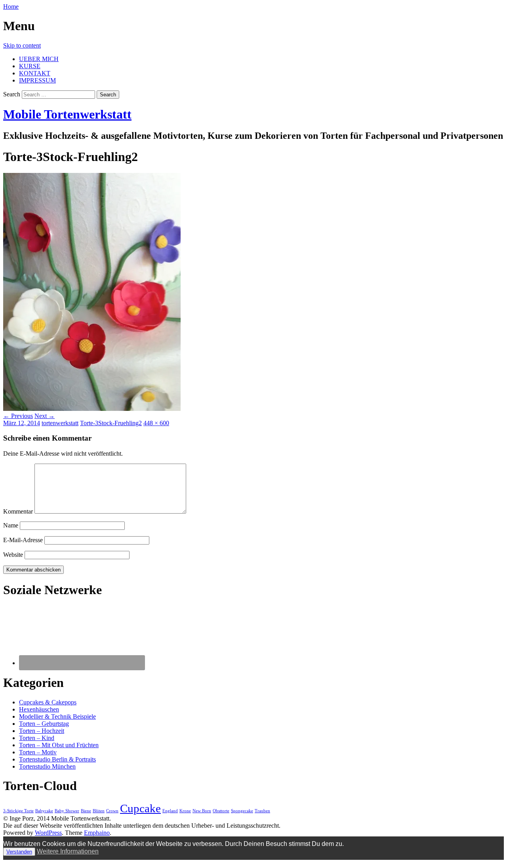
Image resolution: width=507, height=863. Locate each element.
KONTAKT (34, 73)
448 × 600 (156, 423)
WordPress (48, 832)
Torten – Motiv (38, 752)
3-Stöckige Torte (18, 811)
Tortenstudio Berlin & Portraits (57, 759)
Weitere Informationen (68, 851)
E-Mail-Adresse (23, 540)
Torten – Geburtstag (44, 723)
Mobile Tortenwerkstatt (67, 114)
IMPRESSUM (37, 80)
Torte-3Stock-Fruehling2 (111, 423)
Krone (185, 811)
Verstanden (19, 852)
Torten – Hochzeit (41, 730)
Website (13, 554)
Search (11, 94)
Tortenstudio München (47, 766)
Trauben (262, 811)
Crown (112, 811)
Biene (86, 811)
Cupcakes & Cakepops (47, 702)
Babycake (44, 811)
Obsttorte (221, 811)
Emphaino (97, 832)
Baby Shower (67, 811)
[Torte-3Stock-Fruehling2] (92, 408)
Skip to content (22, 45)
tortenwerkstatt (60, 423)
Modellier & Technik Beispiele (57, 716)
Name (10, 525)
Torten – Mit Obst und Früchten (59, 745)
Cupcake (140, 808)
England (170, 811)
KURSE (29, 66)
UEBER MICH (39, 59)
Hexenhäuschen (39, 709)
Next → (44, 415)
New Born (202, 811)
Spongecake (242, 811)
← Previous (18, 415)
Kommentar (18, 511)
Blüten (99, 811)
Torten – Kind (36, 738)
